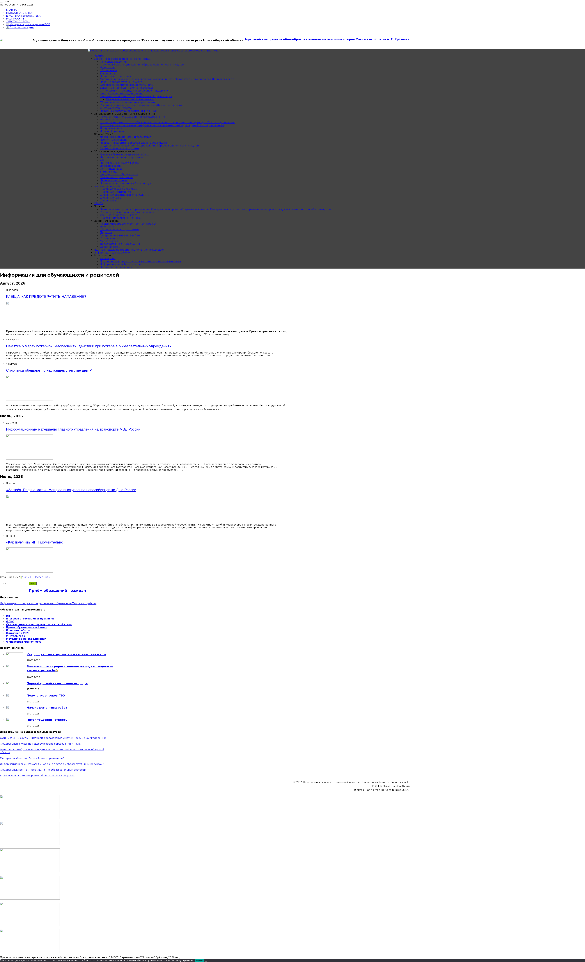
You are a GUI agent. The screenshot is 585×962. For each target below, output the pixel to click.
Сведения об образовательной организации (123, 58)
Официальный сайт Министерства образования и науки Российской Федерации (53, 738)
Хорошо (199, 960)
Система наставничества (116, 108)
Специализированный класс (118, 215)
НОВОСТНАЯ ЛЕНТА (19, 12)
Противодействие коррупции (119, 267)
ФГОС (103, 160)
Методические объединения (119, 174)
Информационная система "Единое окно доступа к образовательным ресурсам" (52, 764)
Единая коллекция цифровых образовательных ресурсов (37, 775)
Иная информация (112, 131)
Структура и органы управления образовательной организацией (142, 64)
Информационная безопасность (121, 264)
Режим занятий (110, 238)
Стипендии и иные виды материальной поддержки (134, 90)
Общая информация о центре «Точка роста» (128, 223)
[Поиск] (1, 2)
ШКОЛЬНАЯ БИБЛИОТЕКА (23, 15)
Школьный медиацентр (115, 191)
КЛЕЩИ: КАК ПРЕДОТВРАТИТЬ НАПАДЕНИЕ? (46, 296)
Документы (107, 67)
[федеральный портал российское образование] (30, 952)
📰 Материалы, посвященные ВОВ (28, 24)
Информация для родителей (113, 252)
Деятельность (109, 119)
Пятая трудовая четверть (47, 719)
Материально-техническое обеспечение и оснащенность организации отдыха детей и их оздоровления (167, 122)
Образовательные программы (119, 229)
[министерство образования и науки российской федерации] (30, 898)
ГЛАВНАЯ (12, 10)
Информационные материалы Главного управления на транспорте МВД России (73, 429)
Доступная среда (111, 128)
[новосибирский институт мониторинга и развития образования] (30, 871)
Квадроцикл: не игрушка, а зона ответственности (66, 654)
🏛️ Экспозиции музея (20, 27)
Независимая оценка (114, 180)
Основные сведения (113, 61)
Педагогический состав (115, 76)
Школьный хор (109, 200)
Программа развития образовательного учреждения (134, 142)
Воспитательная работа (109, 186)
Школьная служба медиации (119, 189)
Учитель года (108, 171)
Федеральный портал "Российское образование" (32, 758)
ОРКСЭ (98, 203)
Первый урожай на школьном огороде (57, 683)
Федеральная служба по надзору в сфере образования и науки (41, 743)
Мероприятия (109, 241)
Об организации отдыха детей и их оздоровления (132, 116)
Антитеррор (107, 258)
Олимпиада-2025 (111, 168)
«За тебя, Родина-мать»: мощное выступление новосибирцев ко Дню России (71, 490)
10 (31, 577)
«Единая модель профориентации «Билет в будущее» (129, 249)
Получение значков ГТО (46, 695)
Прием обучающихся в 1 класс (119, 163)
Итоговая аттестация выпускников (122, 157)
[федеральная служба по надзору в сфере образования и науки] (30, 925)
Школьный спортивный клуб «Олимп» (125, 194)
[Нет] (205, 961)
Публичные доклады (113, 139)
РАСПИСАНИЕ (15, 18)
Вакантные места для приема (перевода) (126, 87)
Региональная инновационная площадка (127, 212)
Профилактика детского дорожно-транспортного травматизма (140, 261)
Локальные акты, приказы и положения (125, 136)
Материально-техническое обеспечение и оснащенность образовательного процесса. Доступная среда (167, 79)
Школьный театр (110, 197)
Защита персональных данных (119, 148)
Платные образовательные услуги (122, 82)
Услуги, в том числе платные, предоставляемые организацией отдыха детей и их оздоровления (162, 125)
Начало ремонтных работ (47, 707)
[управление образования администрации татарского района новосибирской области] (30, 844)
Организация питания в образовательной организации (136, 96)
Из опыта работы (110, 165)
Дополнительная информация (120, 244)
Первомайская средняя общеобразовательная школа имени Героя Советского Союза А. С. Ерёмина (326, 39)
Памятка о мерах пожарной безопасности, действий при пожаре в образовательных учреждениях (88, 346)
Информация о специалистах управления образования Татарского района (48, 603)
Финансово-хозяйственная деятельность (126, 84)
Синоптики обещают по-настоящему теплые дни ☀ (49, 370)
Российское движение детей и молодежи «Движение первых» (141, 105)
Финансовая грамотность (116, 177)
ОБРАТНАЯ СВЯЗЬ (18, 21)
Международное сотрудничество (121, 93)
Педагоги (106, 232)
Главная (99, 56)
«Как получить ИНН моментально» (35, 542)
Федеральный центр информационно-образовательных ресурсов (43, 769)
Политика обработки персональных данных (128, 110)
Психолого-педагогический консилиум (126, 183)
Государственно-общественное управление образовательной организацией (149, 145)
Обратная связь (110, 246)
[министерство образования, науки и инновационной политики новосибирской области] (30, 817)
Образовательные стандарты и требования (127, 102)
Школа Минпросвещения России (121, 217)
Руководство (108, 73)
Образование (108, 70)
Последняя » (42, 577)
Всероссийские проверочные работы (124, 154)
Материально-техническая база (120, 235)
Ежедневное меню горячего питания (130, 99)
